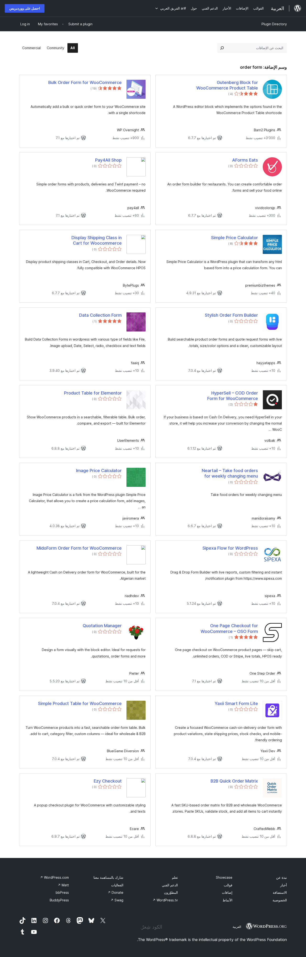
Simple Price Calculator (234, 237)
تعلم (175, 877)
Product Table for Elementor (93, 392)
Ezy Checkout (108, 780)
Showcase (224, 877)
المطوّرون (171, 892)
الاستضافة (280, 892)
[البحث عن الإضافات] (222, 48)
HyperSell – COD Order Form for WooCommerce (232, 395)
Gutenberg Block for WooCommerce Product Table (227, 85)
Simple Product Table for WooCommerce (80, 703)
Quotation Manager (102, 625)
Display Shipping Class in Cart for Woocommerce (96, 240)
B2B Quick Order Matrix (234, 780)
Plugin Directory (274, 24)
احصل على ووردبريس (24, 8)
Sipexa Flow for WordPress (230, 548)
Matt (63, 885)
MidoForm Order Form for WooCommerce (79, 548)
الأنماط (227, 900)
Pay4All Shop (108, 160)
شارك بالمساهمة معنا (108, 877)
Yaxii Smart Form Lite (236, 703)
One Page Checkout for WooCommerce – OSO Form (229, 628)
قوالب (228, 885)
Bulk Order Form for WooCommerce (85, 82)
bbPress (62, 892)
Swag (116, 900)
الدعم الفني (170, 885)
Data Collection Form (100, 315)
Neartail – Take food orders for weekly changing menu (230, 473)
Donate (115, 892)
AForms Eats (245, 160)
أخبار (283, 885)
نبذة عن (281, 877)
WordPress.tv (165, 900)
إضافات (227, 892)
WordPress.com (54, 877)
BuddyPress (59, 900)
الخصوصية (280, 900)
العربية (237, 927)
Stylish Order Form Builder (231, 315)
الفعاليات (117, 885)
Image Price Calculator (99, 470)
